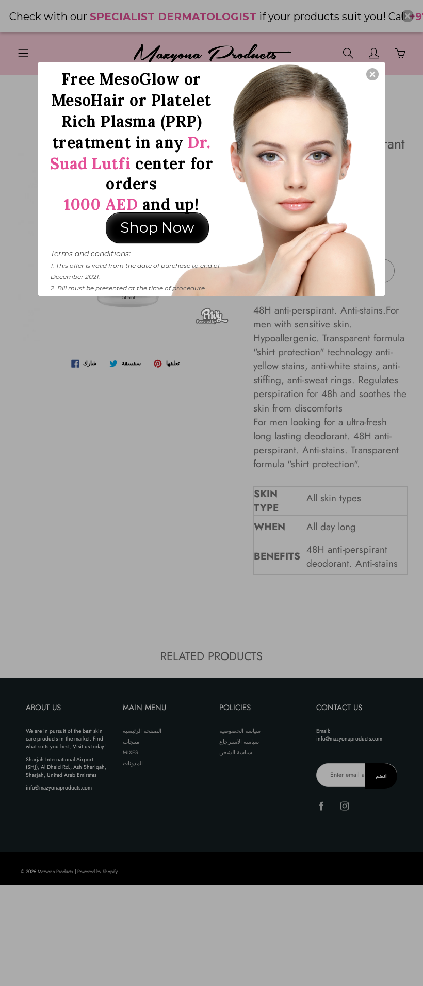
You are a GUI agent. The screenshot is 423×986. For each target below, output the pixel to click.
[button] (372, 74)
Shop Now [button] (157, 227)
